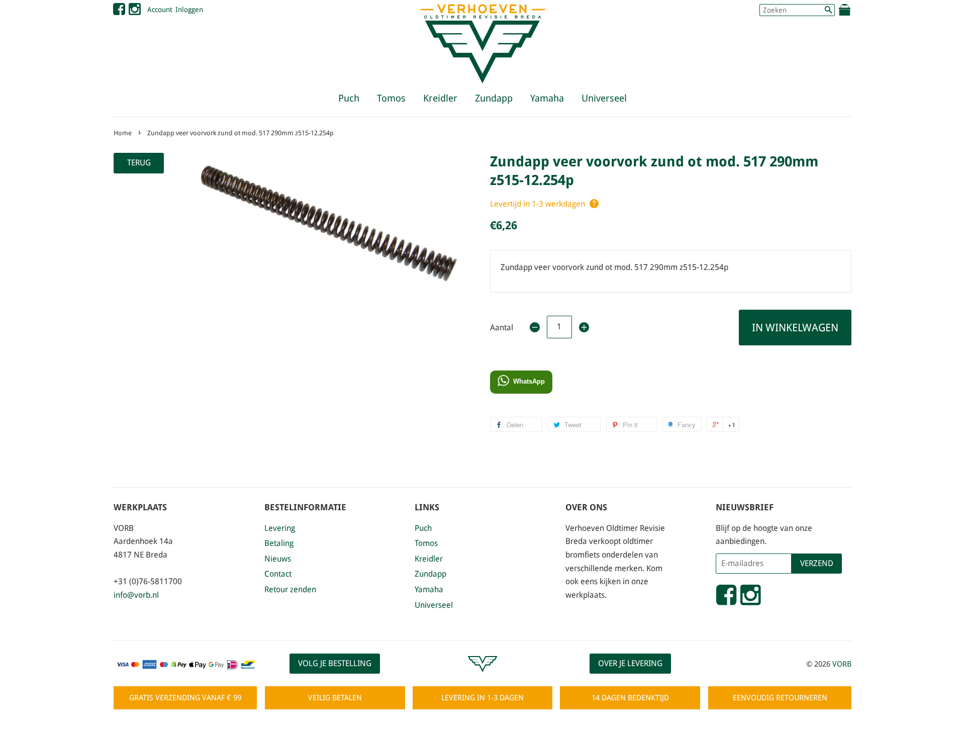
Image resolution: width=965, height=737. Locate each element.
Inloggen (189, 10)
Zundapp (494, 98)
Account (159, 10)
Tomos (391, 98)
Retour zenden (290, 589)
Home (123, 133)
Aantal (501, 327)
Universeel (604, 98)
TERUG (139, 162)
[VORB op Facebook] (119, 12)
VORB (841, 664)
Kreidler (440, 98)
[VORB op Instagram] (135, 12)
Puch (348, 98)
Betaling (279, 543)
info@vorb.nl (136, 595)
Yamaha (547, 98)
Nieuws (277, 559)
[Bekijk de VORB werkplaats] (482, 676)
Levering (279, 528)
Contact (278, 574)
